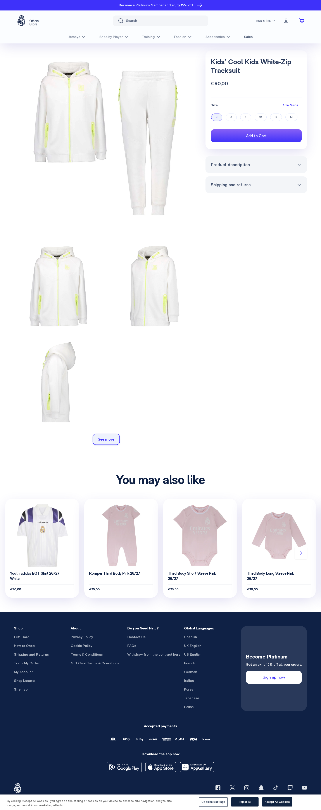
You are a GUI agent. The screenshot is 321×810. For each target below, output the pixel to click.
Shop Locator (25, 681)
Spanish (190, 637)
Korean (189, 689)
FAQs (131, 646)
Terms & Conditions (87, 654)
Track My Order (26, 663)
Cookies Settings (213, 801)
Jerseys (74, 37)
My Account (23, 672)
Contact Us (136, 637)
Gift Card (21, 637)
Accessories (215, 37)
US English (193, 654)
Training (148, 37)
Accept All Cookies (277, 801)
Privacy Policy (82, 637)
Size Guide (290, 105)
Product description (230, 164)
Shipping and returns (231, 184)
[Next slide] (301, 553)
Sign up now (274, 677)
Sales (248, 37)
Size (214, 105)
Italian (189, 681)
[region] (160, 802)
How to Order (25, 646)
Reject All (245, 801)
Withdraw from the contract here (153, 654)
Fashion (180, 37)
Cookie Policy (81, 646)
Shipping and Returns (31, 654)
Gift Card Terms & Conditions (95, 663)
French (189, 663)
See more (106, 439)
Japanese (191, 698)
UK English (192, 646)
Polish (189, 707)
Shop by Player (111, 37)
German (190, 672)
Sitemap (21, 689)
